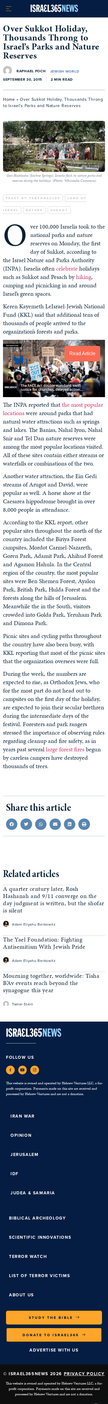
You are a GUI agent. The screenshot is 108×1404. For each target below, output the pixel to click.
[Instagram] (34, 1070)
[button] (11, 824)
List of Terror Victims (39, 1276)
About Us (21, 1295)
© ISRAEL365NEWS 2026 (54, 1374)
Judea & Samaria (32, 1193)
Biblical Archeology (37, 1218)
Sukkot (59, 210)
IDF (14, 1174)
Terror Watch (28, 1256)
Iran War (22, 1116)
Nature (34, 210)
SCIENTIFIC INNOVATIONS (40, 1237)
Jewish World (65, 71)
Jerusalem (24, 1154)
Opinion (21, 1135)
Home (9, 99)
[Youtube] (22, 1070)
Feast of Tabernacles (33, 198)
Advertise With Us (53, 1350)
